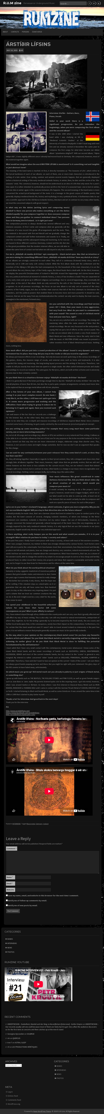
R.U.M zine (12, 3)
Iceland (45, 824)
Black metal (31, 824)
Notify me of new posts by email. (23, 905)
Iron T (9, 1042)
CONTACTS (15, 32)
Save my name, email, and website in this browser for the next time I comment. (43, 895)
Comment (12, 848)
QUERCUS (16, 1038)
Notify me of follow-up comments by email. (27, 900)
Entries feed (13, 1096)
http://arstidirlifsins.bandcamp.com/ (20, 714)
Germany (39, 824)
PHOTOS (10, 952)
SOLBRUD (30, 1034)
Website (10, 889)
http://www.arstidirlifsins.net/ (18, 711)
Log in (10, 1092)
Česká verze (37, 32)
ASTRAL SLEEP (20, 1042)
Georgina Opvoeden (15, 1034)
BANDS (10, 939)
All (22, 50)
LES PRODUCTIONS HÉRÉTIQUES (24, 1047)
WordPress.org (14, 1104)
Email (10, 883)
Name (10, 877)
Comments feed (14, 1100)
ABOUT (5, 32)
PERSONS (25, 32)
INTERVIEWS (16, 824)
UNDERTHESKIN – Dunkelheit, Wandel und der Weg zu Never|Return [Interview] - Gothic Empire (44, 1024)
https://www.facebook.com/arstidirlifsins (22, 713)
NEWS (9, 947)
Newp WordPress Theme (42, 1111)
